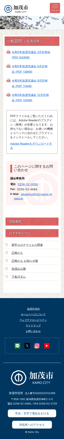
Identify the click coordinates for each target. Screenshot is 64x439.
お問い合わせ (33, 331)
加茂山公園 (19, 268)
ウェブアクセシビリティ (33, 319)
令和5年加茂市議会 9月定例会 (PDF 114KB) (29, 83)
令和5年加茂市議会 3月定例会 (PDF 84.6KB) (31, 54)
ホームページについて (33, 314)
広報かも (17, 253)
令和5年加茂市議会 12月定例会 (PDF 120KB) (30, 97)
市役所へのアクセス (32, 424)
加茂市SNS (33, 308)
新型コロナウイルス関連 (27, 245)
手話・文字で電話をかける (32, 413)
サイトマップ (33, 325)
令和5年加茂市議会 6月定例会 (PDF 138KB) (29, 68)
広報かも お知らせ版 (25, 261)
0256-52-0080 (28, 184)
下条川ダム (19, 276)
